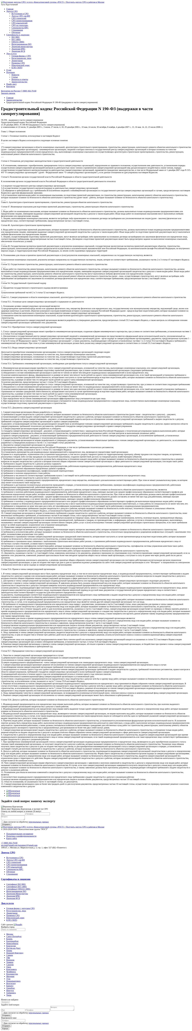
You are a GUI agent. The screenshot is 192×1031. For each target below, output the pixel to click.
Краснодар (11, 946)
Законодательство (19, 82)
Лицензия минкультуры (22, 46)
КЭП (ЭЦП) (16, 68)
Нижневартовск (13, 981)
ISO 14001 (16, 39)
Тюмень (9, 962)
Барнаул (9, 986)
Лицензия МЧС (18, 49)
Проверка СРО (18, 63)
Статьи (14, 77)
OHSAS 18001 (17, 42)
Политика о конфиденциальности (21, 836)
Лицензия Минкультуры (17, 894)
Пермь (9, 950)
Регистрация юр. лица (21, 58)
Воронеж (10, 960)
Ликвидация (17, 61)
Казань (9, 939)
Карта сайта (11, 838)
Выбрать (5, 1002)
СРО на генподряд (19, 25)
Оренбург (10, 988)
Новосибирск (12, 943)
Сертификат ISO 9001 (16, 884)
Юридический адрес (20, 65)
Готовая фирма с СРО (21, 56)
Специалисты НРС (19, 28)
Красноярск (11, 969)
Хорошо (5, 1029)
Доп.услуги (11, 53)
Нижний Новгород (14, 953)
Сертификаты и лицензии (17, 35)
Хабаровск (11, 993)
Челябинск (11, 972)
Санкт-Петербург (14, 936)
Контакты (10, 86)
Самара (9, 955)
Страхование (17, 30)
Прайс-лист (11, 84)
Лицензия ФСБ (18, 51)
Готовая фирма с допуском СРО (20, 908)
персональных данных (39, 822)
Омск (8, 967)
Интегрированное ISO (21, 44)
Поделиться (14, 791)
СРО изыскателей (19, 23)
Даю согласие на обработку (26, 822)
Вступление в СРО (19, 14)
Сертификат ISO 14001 (16, 886)
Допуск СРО (12, 11)
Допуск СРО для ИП (20, 16)
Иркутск (10, 990)
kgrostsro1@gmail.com (27, 845)
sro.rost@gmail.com (9, 845)
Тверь (8, 995)
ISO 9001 (15, 37)
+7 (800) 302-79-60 (18, 91)
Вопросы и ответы (19, 79)
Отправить (6, 1015)
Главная (9, 9)
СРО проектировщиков (21, 21)
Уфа (8, 957)
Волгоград (11, 983)
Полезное (10, 72)
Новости (15, 75)
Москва (9, 934)
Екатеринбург (12, 941)
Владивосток (12, 974)
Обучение (15, 32)
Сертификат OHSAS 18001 (18, 889)
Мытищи (10, 976)
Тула (8, 979)
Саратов (10, 965)
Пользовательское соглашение (19, 834)
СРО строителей (18, 18)
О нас (8, 70)
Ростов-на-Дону (13, 948)
